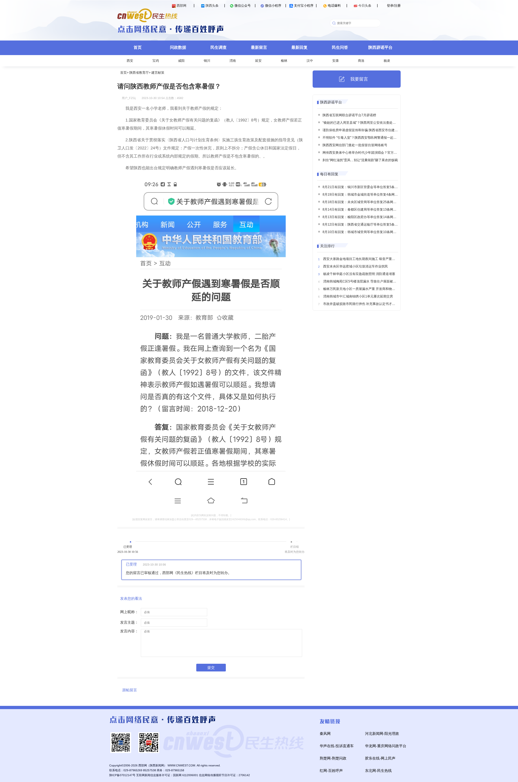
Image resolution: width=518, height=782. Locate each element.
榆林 (284, 60)
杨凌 (387, 60)
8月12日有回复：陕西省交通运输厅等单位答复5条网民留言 (365, 224)
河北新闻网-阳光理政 (382, 734)
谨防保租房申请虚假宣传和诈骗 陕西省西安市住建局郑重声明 (367, 130)
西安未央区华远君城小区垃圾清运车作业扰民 (355, 266)
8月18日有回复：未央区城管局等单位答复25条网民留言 (363, 202)
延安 (258, 60)
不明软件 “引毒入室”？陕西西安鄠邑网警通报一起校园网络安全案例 (371, 137)
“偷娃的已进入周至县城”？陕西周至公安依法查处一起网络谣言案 (369, 122)
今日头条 (364, 5)
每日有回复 (329, 174)
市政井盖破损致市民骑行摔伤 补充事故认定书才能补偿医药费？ (369, 304)
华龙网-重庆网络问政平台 (385, 746)
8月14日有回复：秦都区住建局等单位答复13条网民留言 (363, 209)
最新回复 (299, 47)
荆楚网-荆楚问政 (333, 758)
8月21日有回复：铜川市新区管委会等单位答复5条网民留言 (365, 187)
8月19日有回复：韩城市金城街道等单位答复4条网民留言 (363, 194)
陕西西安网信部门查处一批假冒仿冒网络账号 (355, 145)
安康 (335, 60)
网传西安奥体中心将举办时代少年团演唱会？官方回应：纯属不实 (369, 152)
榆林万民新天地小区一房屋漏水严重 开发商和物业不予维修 (365, 289)
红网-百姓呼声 (331, 771)
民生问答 (340, 47)
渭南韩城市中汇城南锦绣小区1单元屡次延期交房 (358, 296)
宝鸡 (155, 60)
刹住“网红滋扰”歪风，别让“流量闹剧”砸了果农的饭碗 (360, 160)
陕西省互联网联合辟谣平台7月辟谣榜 (349, 115)
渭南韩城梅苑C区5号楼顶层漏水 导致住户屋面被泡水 (361, 281)
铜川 (207, 60)
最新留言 (259, 47)
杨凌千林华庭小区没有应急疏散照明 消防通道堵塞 (359, 274)
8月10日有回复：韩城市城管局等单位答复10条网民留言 (363, 232)
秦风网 (325, 734)
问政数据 (178, 47)
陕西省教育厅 (139, 72)
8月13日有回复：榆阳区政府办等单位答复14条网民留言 (363, 217)
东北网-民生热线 (378, 771)
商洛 (361, 60)
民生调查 (218, 47)
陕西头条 (212, 5)
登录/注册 (394, 5)
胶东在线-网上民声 (380, 758)
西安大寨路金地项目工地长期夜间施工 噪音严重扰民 (360, 259)
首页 (138, 47)
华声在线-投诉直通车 (337, 746)
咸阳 (181, 60)
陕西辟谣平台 (380, 47)
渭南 (232, 60)
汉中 (310, 60)
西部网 (181, 5)
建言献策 (157, 72)
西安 (130, 60)
